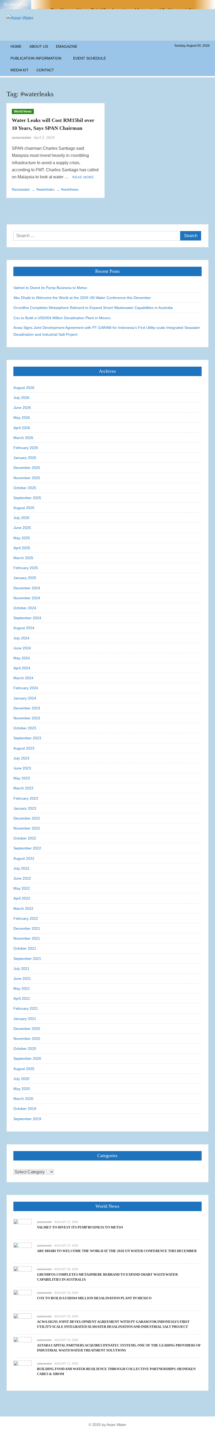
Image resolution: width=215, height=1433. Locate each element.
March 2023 (23, 788)
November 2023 (26, 718)
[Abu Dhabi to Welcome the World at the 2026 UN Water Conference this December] (22, 1251)
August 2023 (23, 748)
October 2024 (24, 608)
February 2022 (25, 918)
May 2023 (21, 778)
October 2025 (24, 488)
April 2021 (21, 998)
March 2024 (23, 678)
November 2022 (26, 828)
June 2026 (22, 407)
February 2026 (25, 448)
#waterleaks (45, 189)
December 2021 (26, 928)
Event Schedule (89, 58)
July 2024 (21, 638)
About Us (38, 46)
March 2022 (23, 908)
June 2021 (22, 978)
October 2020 (24, 1048)
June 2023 (22, 768)
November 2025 (26, 478)
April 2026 (21, 428)
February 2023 (25, 798)
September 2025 (27, 498)
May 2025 (21, 538)
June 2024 (22, 648)
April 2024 (21, 668)
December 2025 (26, 468)
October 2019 (24, 1108)
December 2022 (26, 818)
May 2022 (21, 888)
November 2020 (26, 1038)
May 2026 (21, 417)
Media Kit (19, 70)
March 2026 (23, 438)
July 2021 (21, 968)
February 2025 (25, 568)
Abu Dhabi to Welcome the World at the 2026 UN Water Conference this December (82, 298)
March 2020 (23, 1099)
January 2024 (24, 698)
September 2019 (27, 1119)
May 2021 (21, 988)
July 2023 (21, 758)
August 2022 (23, 858)
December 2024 (26, 588)
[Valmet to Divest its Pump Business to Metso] (22, 1228)
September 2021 (27, 958)
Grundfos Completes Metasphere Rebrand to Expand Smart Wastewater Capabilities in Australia (93, 308)
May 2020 (21, 1089)
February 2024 (25, 688)
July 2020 (21, 1079)
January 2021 (24, 1019)
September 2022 (27, 848)
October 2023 (24, 728)
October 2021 (24, 948)
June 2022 (22, 878)
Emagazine (66, 46)
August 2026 (23, 388)
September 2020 (27, 1058)
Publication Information (35, 58)
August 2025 (23, 508)
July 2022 (21, 868)
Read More (83, 177)
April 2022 (21, 898)
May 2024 (21, 658)
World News (23, 111)
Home (16, 46)
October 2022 (24, 838)
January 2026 (24, 458)
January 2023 (24, 808)
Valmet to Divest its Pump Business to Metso (50, 288)
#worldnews (70, 189)
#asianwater (21, 189)
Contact (45, 70)
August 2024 (23, 628)
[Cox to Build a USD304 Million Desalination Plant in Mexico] (22, 1298)
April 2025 (21, 548)
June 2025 (22, 528)
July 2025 (21, 518)
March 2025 (23, 558)
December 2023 (26, 708)
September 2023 (27, 738)
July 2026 (21, 397)
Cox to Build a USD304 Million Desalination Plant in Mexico (62, 318)
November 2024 (26, 598)
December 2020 (26, 1028)
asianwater (21, 137)
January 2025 (24, 578)
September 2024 (27, 618)
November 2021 (26, 938)
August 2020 (23, 1069)
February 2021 (25, 1008)
